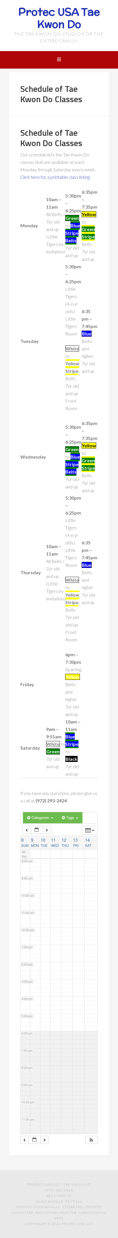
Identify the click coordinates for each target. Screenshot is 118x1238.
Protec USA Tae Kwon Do (59, 18)
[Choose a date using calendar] (37, 830)
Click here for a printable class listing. (55, 177)
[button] (91, 1140)
